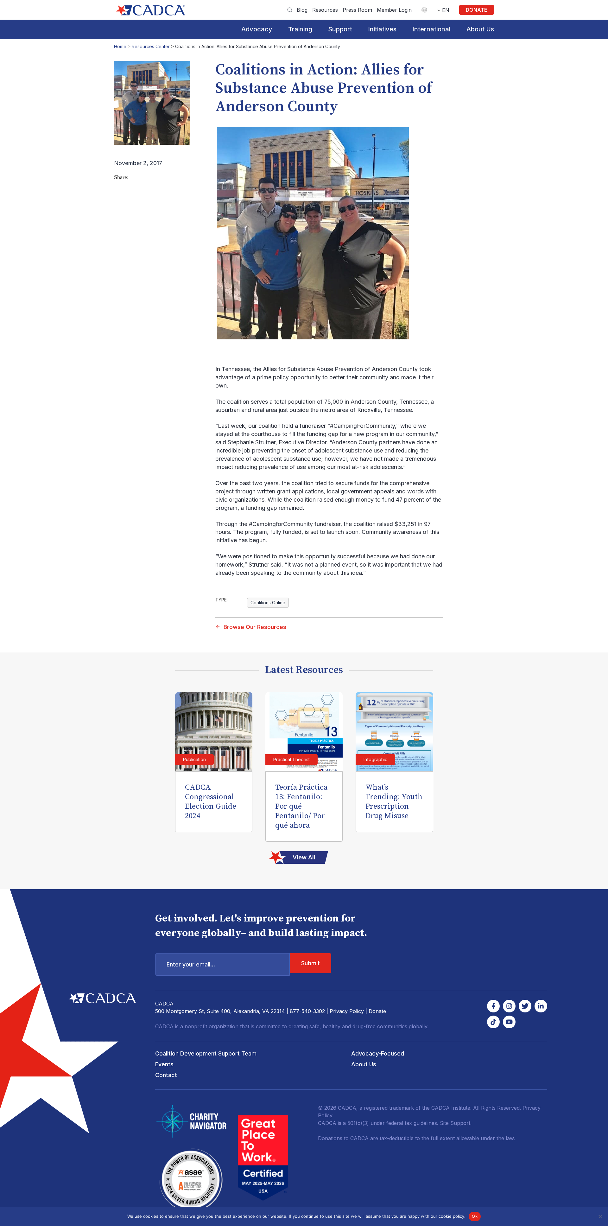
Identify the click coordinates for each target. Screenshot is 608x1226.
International (431, 29)
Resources (325, 10)
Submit (310, 963)
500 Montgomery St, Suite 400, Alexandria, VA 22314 (220, 1011)
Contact (166, 1075)
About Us (480, 29)
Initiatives (382, 29)
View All (304, 857)
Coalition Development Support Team (205, 1053)
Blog (302, 10)
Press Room (357, 10)
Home (120, 46)
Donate (476, 10)
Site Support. (456, 1123)
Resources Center (151, 46)
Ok (475, 1216)
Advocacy (256, 29)
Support (340, 29)
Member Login (394, 10)
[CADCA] (150, 10)
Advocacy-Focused (377, 1053)
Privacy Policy (347, 1011)
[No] (600, 1216)
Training (300, 29)
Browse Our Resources (255, 627)
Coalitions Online (267, 602)
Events (164, 1064)
